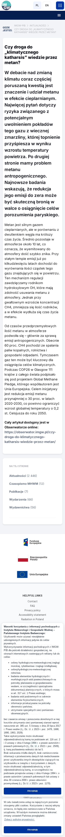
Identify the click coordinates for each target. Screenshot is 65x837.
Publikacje (16, 491)
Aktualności (17, 476)
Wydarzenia (17, 499)
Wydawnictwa (19, 507)
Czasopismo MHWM (23, 483)
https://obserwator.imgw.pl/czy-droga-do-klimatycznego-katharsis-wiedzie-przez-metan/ (30, 437)
